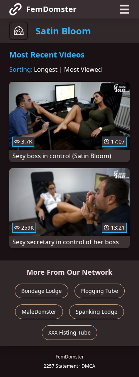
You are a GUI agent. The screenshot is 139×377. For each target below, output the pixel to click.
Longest (46, 69)
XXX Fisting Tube (69, 332)
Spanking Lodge (96, 311)
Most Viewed (83, 69)
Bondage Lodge (41, 290)
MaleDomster (39, 311)
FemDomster (51, 9)
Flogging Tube (99, 290)
